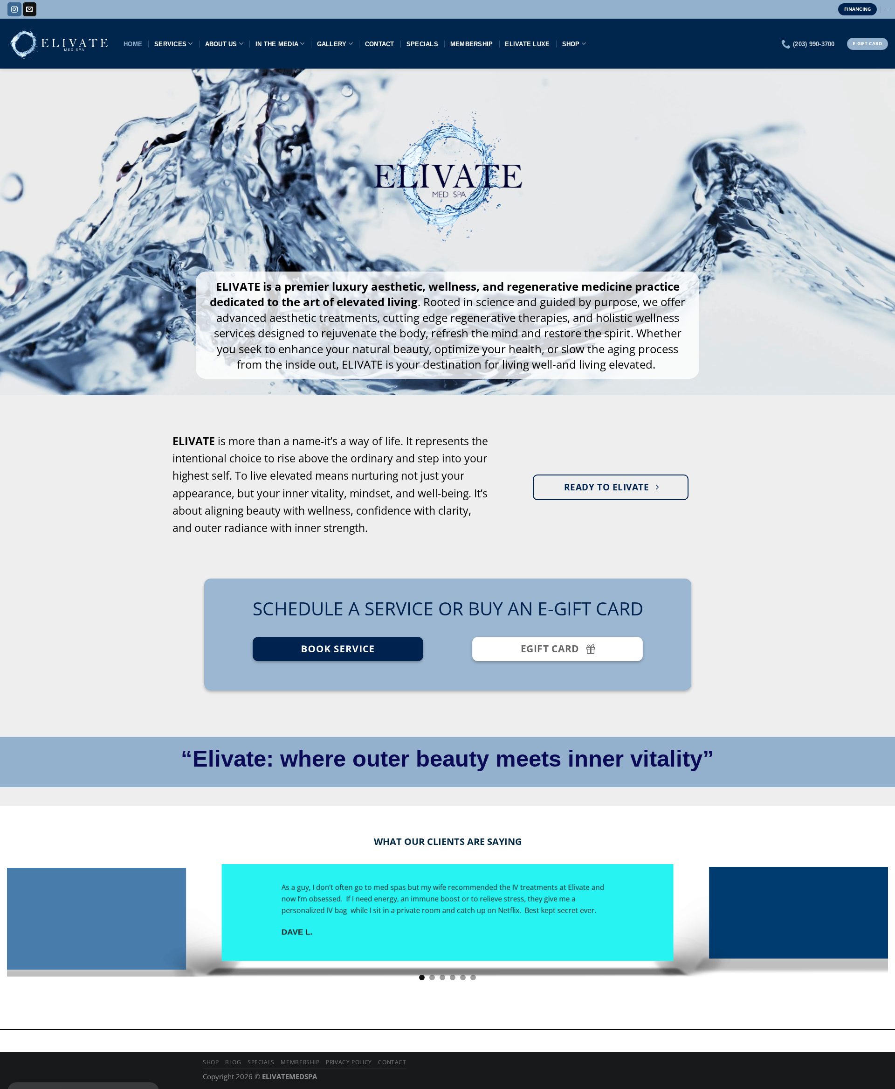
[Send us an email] (29, 9)
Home (133, 44)
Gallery (332, 44)
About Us (221, 44)
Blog (233, 1062)
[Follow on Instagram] (14, 9)
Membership (471, 44)
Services (170, 44)
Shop (571, 44)
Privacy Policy (349, 1062)
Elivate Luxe (527, 44)
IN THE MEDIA (276, 44)
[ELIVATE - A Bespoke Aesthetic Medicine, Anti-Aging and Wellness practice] (58, 44)
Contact (379, 44)
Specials (422, 44)
